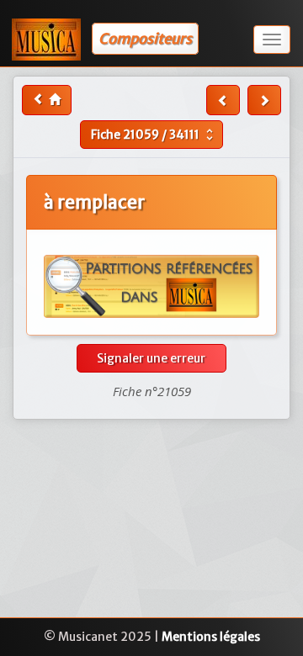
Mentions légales (211, 636)
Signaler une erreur (151, 358)
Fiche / (154, 134)
